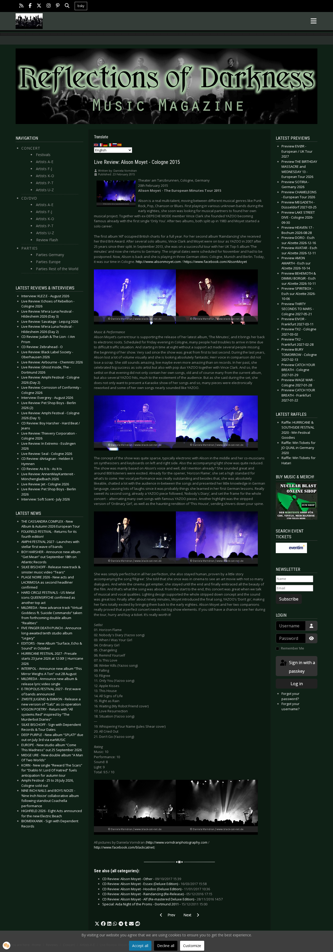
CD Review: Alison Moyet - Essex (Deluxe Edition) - (154, 883)
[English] (96, 144)
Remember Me (292, 648)
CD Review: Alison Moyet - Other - (141, 878)
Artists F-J (44, 168)
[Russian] (115, 144)
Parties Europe (48, 261)
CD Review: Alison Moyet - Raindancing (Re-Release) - (157, 894)
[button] (97, 924)
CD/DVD (29, 198)
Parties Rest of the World (57, 268)
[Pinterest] (58, 6)
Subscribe (288, 599)
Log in (297, 684)
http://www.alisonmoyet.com (158, 261)
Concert (30, 148)
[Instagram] (49, 6)
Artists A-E (44, 161)
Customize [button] (192, 945)
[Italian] (110, 144)
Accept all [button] (140, 945)
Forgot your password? (290, 696)
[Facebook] (30, 6)
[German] (105, 144)
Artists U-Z (45, 189)
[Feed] (21, 6)
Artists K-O (45, 175)
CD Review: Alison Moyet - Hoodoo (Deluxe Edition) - (156, 889)
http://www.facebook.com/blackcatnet (124, 847)
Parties (29, 248)
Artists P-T (45, 182)
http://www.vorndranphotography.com (176, 842)
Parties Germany (50, 254)
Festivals (43, 154)
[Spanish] (119, 144)
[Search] (67, 6)
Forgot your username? (290, 706)
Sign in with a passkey (301, 667)
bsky (81, 6)
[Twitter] (39, 6)
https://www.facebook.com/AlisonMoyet (215, 261)
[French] (101, 144)
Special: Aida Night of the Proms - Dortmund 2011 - (154, 904)
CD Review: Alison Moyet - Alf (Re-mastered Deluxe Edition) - (162, 899)
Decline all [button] (165, 945)
